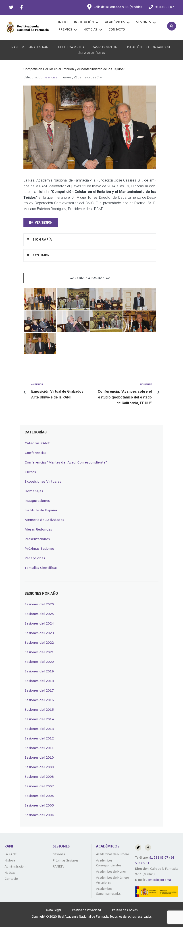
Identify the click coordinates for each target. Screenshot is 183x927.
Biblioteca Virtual (71, 47)
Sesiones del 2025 (39, 614)
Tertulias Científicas (41, 568)
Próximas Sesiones (39, 549)
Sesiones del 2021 (39, 652)
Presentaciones (37, 539)
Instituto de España (41, 510)
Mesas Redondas (38, 529)
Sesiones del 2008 (39, 777)
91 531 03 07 (158, 858)
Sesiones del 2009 (39, 767)
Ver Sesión (43, 222)
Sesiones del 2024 (39, 623)
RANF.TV (17, 47)
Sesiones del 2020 (39, 662)
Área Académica (91, 53)
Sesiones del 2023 (39, 633)
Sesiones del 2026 (39, 604)
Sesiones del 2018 (39, 681)
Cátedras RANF (37, 443)
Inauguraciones (37, 501)
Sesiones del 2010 (39, 757)
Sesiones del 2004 (39, 815)
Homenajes (34, 491)
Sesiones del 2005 (39, 805)
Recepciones (35, 558)
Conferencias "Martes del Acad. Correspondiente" (66, 462)
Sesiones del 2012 (39, 738)
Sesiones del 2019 (39, 671)
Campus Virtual (105, 47)
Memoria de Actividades (44, 520)
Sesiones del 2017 (39, 690)
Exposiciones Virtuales (43, 482)
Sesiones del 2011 (39, 748)
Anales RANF (39, 47)
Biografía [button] (41, 240)
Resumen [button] (40, 255)
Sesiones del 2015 (39, 710)
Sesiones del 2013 (39, 729)
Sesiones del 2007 (39, 786)
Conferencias (47, 77)
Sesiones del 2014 (39, 719)
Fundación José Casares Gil (148, 47)
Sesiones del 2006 (39, 796)
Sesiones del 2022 (39, 643)
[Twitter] (11, 7)
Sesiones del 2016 (39, 700)
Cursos (30, 472)
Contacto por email (158, 880)
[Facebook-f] (21, 7)
